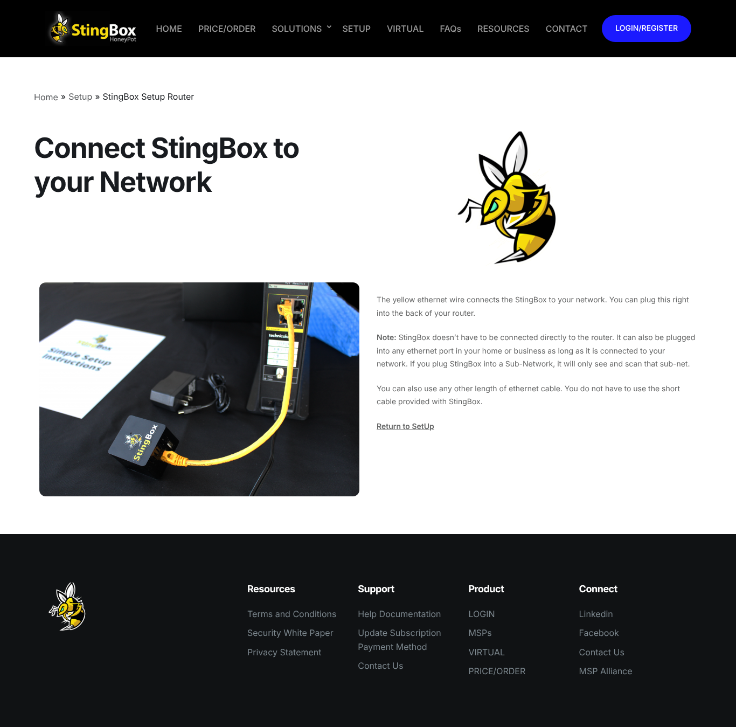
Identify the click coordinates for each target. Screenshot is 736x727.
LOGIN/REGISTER (646, 28)
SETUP (356, 28)
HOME (169, 28)
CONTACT (567, 28)
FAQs (450, 28)
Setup (80, 96)
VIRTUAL (405, 28)
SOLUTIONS (297, 28)
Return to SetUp (405, 426)
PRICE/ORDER (226, 28)
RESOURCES (503, 28)
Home (46, 97)
